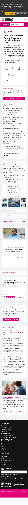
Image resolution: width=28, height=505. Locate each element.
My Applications (6, 450)
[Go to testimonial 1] (3, 264)
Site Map (3, 462)
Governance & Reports (8, 439)
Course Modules (8, 216)
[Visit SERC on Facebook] (2, 478)
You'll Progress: (8, 221)
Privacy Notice (5, 429)
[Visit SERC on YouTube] (15, 478)
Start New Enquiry (12, 319)
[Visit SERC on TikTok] (18, 478)
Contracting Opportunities (9, 437)
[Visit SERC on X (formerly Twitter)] (5, 478)
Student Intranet (6, 452)
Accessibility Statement (8, 461)
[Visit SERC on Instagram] (8, 478)
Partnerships (5, 426)
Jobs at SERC (5, 431)
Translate (15, 474)
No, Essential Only (21, 13)
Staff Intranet (5, 453)
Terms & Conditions (15, 332)
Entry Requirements (10, 211)
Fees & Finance (5, 433)
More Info (4, 11)
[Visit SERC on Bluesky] (22, 478)
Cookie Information (7, 459)
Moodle (3, 448)
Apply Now (15, 98)
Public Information (7, 428)
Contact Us (4, 464)
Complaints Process (7, 441)
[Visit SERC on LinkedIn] (12, 478)
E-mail (3, 446)
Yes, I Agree (10, 13)
